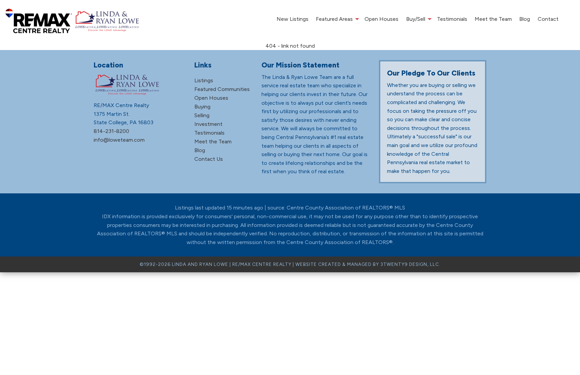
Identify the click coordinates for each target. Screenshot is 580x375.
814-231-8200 (111, 131)
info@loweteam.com (119, 140)
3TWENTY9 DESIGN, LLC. (410, 264)
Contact (548, 19)
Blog (524, 19)
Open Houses (381, 19)
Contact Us (208, 159)
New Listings (292, 19)
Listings (203, 80)
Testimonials (452, 19)
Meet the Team (493, 19)
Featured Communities (222, 89)
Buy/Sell (415, 19)
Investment (208, 124)
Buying (202, 106)
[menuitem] (292, 19)
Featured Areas (334, 19)
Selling (201, 115)
